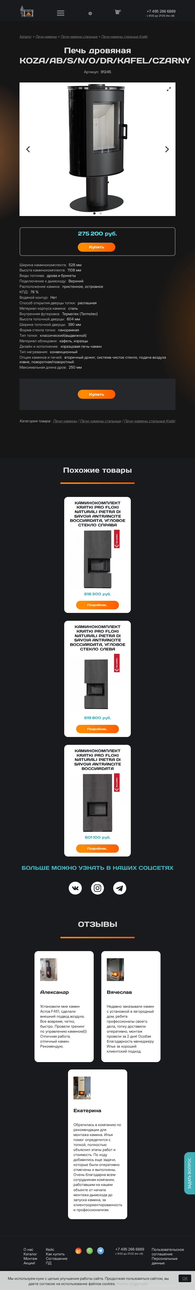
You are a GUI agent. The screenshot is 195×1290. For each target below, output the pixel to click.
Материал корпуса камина (43, 308)
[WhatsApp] (89, 1251)
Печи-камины (46, 36)
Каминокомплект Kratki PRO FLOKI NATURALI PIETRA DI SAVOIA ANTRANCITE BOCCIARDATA (97, 760)
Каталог (26, 36)
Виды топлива (32, 275)
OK (185, 1278)
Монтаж (30, 1258)
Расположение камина (40, 286)
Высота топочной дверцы (42, 319)
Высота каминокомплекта (42, 270)
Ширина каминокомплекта (43, 265)
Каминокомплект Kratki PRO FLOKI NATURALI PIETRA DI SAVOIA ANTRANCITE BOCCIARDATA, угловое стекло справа (97, 514)
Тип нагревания (34, 352)
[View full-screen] (169, 89)
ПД (48, 1263)
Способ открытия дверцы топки (48, 303)
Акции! (29, 1263)
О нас (28, 1249)
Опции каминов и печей (41, 357)
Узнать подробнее (132, 1283)
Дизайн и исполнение (39, 346)
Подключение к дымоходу (43, 281)
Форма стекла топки (38, 330)
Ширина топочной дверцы (43, 324)
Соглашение (57, 1258)
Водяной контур (34, 297)
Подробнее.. (97, 605)
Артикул (91, 72)
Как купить (55, 1254)
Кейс (50, 1249)
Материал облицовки (38, 341)
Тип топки (29, 335)
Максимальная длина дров (43, 367)
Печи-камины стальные (79, 36)
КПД (24, 292)
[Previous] (28, 149)
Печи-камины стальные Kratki (124, 36)
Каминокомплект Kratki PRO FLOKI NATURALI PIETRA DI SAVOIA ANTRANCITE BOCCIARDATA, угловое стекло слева (97, 638)
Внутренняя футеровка (40, 314)
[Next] (166, 149)
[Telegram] (100, 1251)
